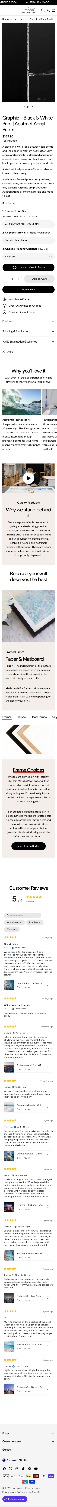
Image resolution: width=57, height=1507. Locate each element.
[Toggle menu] (3, 10)
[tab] (7, 717)
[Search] (43, 10)
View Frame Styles (28, 846)
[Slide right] (32, 107)
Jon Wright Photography (26, 1488)
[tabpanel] (28, 791)
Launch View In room (32, 267)
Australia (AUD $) (17, 1460)
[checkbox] (12, 929)
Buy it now (28, 289)
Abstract (19, 19)
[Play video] (28, 478)
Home (5, 19)
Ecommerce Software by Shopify (21, 1492)
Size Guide (8, 203)
